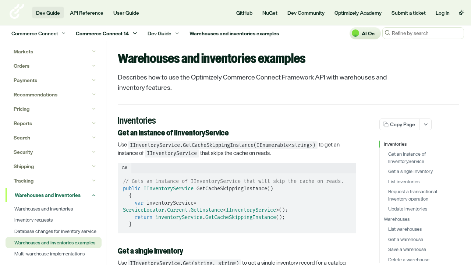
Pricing (21, 109)
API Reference (86, 12)
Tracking (23, 180)
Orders (21, 65)
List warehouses (405, 229)
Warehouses (397, 219)
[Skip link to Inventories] (113, 121)
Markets (23, 51)
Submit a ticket (409, 12)
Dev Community (306, 12)
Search (22, 137)
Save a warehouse (407, 249)
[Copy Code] (347, 179)
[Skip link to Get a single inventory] (113, 252)
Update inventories (407, 209)
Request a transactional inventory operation (412, 195)
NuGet (269, 12)
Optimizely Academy (358, 12)
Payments (25, 80)
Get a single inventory (410, 171)
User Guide (126, 12)
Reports (23, 123)
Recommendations (35, 94)
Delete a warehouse (408, 260)
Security (23, 152)
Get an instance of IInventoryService (407, 158)
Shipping (24, 166)
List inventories (403, 182)
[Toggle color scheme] (461, 12)
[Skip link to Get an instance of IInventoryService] (113, 134)
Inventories (395, 144)
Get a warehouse (405, 239)
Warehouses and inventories (48, 195)
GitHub (244, 12)
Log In (443, 12)
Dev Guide (48, 12)
